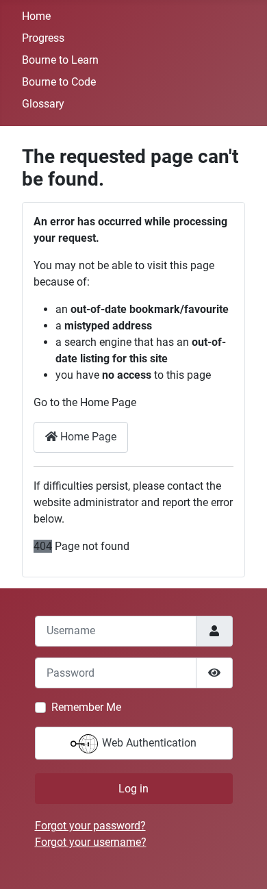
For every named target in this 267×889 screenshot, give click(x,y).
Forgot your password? (90, 825)
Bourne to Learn (60, 59)
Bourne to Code (59, 81)
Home (36, 16)
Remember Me (86, 707)
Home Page (87, 436)
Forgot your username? (91, 842)
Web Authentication (147, 742)
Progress (43, 38)
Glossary (43, 103)
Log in (133, 788)
